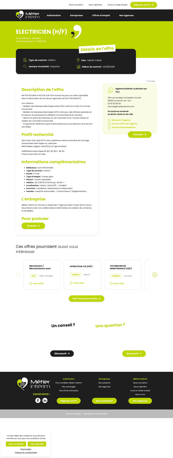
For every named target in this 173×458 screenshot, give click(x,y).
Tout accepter (15, 444)
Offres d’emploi (101, 15)
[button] (150, 81)
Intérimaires (54, 15)
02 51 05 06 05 (114, 103)
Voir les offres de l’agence (124, 123)
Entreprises (76, 15)
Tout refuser (36, 444)
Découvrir (60, 353)
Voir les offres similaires (123, 127)
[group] (42, 275)
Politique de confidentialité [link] (26, 452)
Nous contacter (104, 400)
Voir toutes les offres (84, 298)
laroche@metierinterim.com (121, 106)
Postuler (32, 225)
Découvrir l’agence (121, 120)
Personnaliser (25, 449)
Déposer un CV (142, 4)
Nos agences (126, 15)
